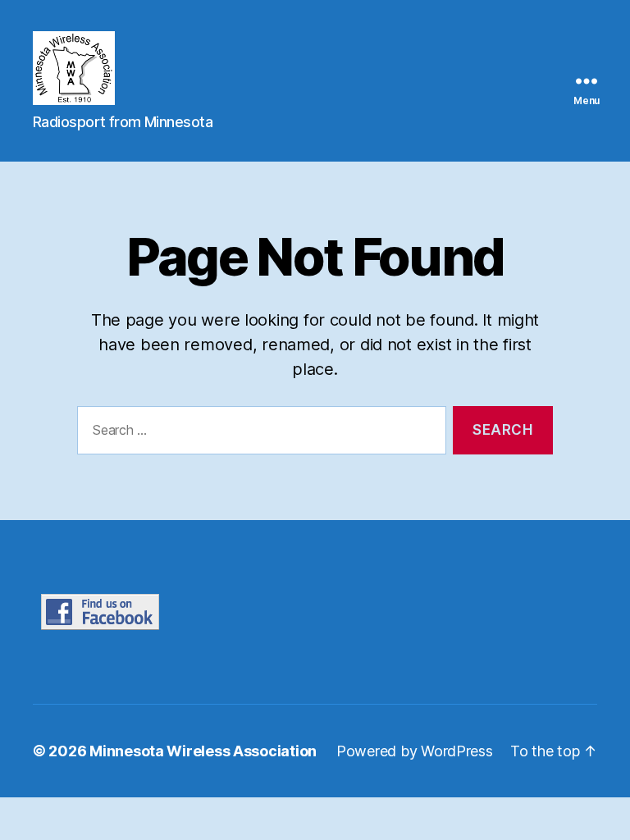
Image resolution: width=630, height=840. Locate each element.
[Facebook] (182, 612)
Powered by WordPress (414, 751)
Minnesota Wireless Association (203, 751)
